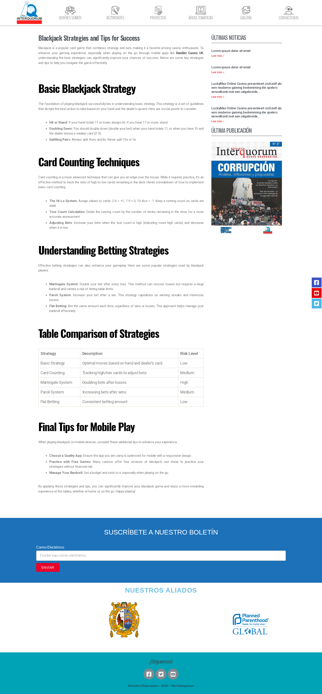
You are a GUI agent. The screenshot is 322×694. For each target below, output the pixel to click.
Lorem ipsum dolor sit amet (231, 51)
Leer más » (217, 55)
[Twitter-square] (317, 303)
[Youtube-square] (317, 293)
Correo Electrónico (50, 547)
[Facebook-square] (317, 282)
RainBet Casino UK (189, 53)
